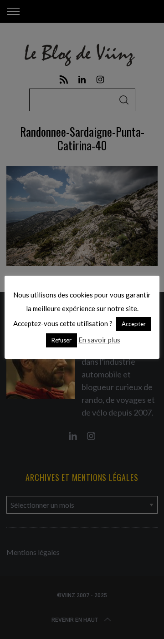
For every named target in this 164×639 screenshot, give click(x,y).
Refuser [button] (61, 340)
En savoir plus (99, 340)
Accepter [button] (134, 323)
